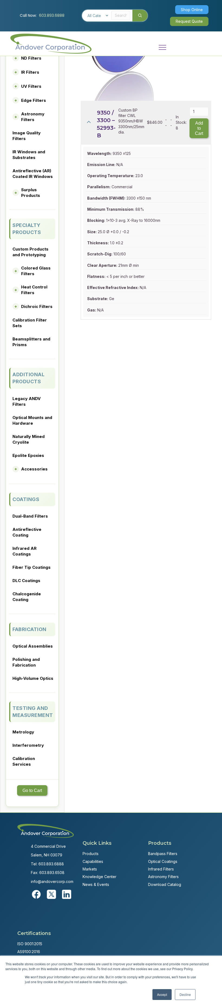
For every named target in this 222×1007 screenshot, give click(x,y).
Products (91, 853)
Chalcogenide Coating (26, 596)
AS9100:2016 (28, 951)
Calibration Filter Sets (29, 322)
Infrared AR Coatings (24, 551)
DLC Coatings (26, 580)
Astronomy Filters (32, 116)
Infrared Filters (161, 869)
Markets (90, 869)
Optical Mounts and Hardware (32, 420)
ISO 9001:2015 (29, 943)
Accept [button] (162, 994)
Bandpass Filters (162, 853)
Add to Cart (199, 128)
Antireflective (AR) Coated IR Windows (32, 173)
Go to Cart (32, 790)
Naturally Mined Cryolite (28, 439)
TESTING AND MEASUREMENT (32, 711)
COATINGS (25, 499)
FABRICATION (29, 629)
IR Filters (30, 72)
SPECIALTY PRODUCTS (26, 228)
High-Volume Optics (32, 678)
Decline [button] (185, 994)
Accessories (34, 469)
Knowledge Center (99, 876)
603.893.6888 (51, 15)
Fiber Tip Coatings (31, 567)
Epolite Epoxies (28, 455)
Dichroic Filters (37, 306)
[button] (191, 9)
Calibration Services (23, 761)
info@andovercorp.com (52, 881)
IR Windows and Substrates (28, 154)
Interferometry (28, 745)
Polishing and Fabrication (26, 662)
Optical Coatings (162, 861)
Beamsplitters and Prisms (31, 341)
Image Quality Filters (26, 135)
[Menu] (162, 47)
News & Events (96, 884)
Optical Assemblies (32, 646)
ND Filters (31, 58)
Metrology (23, 732)
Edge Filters (33, 100)
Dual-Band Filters (30, 516)
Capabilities (93, 861)
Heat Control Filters (34, 289)
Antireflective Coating (26, 532)
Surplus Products (30, 192)
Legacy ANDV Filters (26, 401)
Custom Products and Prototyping (30, 251)
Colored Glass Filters (36, 270)
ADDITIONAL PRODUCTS (28, 378)
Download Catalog (164, 884)
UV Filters (31, 86)
